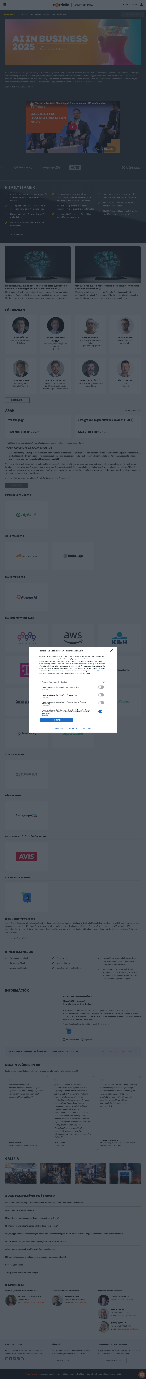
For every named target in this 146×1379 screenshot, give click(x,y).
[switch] (101, 687)
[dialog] (73, 690)
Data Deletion (60, 728)
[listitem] (73, 682)
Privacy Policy (86, 728)
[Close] (112, 651)
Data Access (73, 728)
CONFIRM (56, 720)
